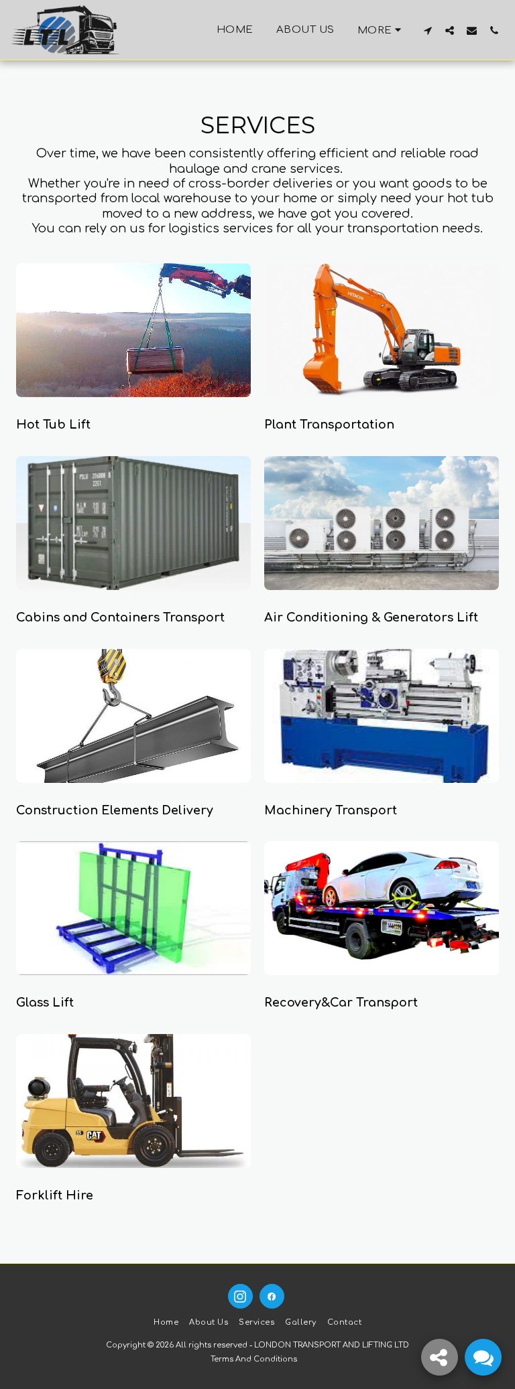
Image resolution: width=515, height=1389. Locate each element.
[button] (427, 30)
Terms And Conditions (254, 1359)
